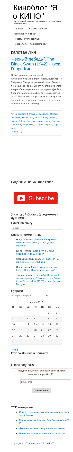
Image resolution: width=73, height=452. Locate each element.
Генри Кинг (27, 117)
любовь (52, 117)
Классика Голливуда (38, 114)
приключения (43, 121)
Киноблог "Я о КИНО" (35, 11)
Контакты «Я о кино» (25, 33)
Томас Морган (45, 124)
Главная (18, 28)
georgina (22, 114)
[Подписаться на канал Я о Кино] (36, 199)
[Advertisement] (36, 159)
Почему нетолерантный (27, 38)
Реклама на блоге (38, 28)
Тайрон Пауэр (29, 124)
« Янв (15, 349)
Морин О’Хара (18, 121)
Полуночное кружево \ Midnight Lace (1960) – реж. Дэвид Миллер (37, 242)
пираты (31, 121)
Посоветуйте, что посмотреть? (31, 43)
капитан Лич (41, 117)
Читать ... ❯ (17, 132)
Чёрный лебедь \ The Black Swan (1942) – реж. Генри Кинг (36, 64)
